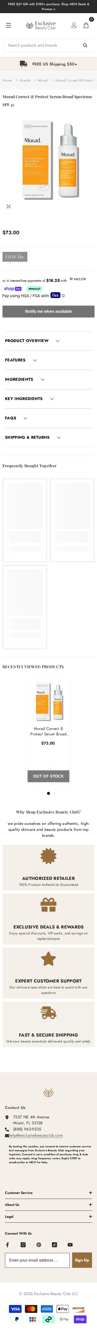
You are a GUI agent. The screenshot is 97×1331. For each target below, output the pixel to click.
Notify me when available (48, 311)
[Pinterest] (39, 1245)
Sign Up (82, 1260)
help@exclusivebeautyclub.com (36, 1135)
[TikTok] (55, 1245)
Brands (25, 80)
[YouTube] (70, 1245)
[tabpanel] (48, 64)
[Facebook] (8, 1245)
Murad (43, 80)
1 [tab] (49, 793)
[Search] (48, 45)
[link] (25, 537)
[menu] (8, 25)
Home (7, 80)
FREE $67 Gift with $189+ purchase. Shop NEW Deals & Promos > (48, 6)
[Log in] (74, 25)
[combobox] (48, 45)
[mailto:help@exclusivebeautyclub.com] (50, 1170)
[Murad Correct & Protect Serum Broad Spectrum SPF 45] (48, 701)
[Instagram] (23, 1245)
